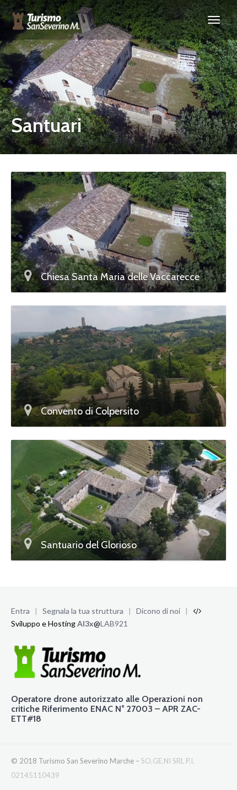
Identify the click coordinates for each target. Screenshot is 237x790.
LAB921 (114, 623)
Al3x (85, 623)
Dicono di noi (158, 610)
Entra (20, 610)
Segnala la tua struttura (82, 610)
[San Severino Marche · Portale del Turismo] (47, 20)
